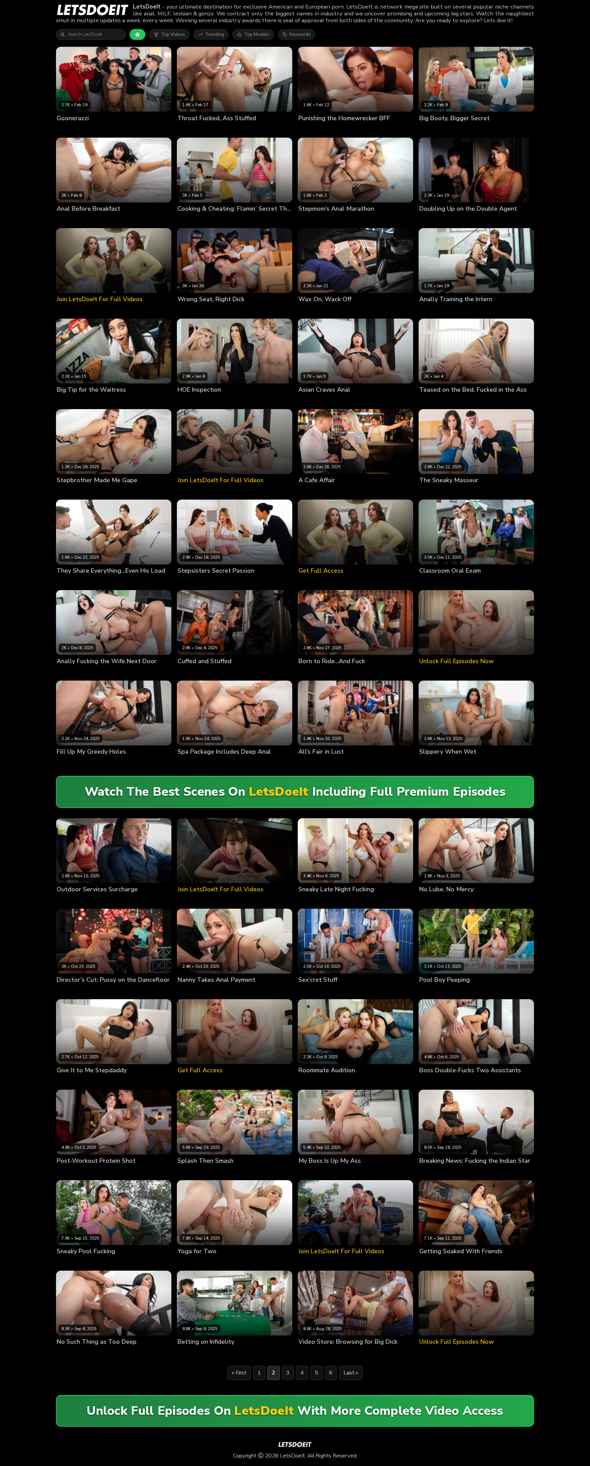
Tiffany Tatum (193, 763)
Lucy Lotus (68, 673)
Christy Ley (103, 582)
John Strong (222, 1353)
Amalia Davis (312, 310)
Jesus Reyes (464, 1172)
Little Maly (128, 401)
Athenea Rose (72, 220)
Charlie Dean (104, 220)
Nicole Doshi (312, 401)
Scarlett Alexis (73, 492)
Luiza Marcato (72, 1263)
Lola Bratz (456, 1263)
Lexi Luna (67, 1172)
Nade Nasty (250, 1353)
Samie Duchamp (436, 492)
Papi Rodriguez (216, 310)
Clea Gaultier (312, 763)
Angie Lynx (310, 492)
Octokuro (188, 310)
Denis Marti (101, 1082)
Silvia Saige (190, 129)
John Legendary (497, 1172)
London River (459, 763)
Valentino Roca (253, 673)
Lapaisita (455, 220)
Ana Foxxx (68, 1353)
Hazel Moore (191, 582)
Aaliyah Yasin (434, 1172)
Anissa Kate (311, 1082)
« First (239, 1373)
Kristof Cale (129, 582)
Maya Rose (482, 1263)
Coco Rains (431, 991)
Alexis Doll (431, 220)
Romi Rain (220, 401)
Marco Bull (339, 1353)
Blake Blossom (343, 1082)
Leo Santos (101, 1263)
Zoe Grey (66, 900)
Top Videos (173, 34)
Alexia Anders (434, 1082)
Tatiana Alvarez (216, 673)
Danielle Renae (315, 220)
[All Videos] (137, 34)
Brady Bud (100, 129)
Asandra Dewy (73, 582)
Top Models (256, 34)
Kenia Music (432, 129)
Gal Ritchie (189, 220)
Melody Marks (223, 582)
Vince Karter (218, 129)
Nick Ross (216, 1263)
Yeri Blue (124, 129)
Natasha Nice (376, 1082)
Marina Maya (70, 401)
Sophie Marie (312, 1172)
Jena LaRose (70, 763)
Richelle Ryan (313, 900)
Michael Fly (459, 129)
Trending (214, 34)
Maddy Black (433, 401)
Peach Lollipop (193, 1172)
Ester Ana (430, 582)
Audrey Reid (311, 1353)
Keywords (300, 34)
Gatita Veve (190, 1263)
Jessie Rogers (192, 401)
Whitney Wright (348, 129)
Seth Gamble (345, 900)
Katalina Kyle (192, 991)
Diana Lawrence (316, 991)
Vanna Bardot (313, 129)
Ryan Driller (245, 220)
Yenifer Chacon (483, 220)
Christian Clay (472, 492)
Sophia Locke (192, 1353)
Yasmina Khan (72, 129)
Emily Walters (313, 673)
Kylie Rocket (216, 220)
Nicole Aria (431, 310)
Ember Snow (466, 1082)
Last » (350, 1373)
